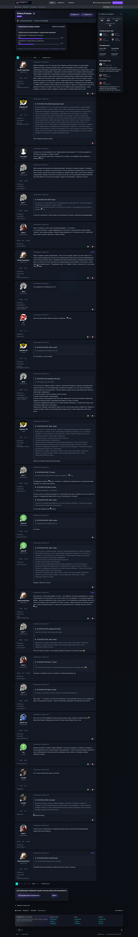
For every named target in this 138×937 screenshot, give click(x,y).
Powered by (113, 934)
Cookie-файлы (24, 934)
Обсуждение (53, 919)
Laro (104, 39)
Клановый (45, 20)
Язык (17, 934)
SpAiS (104, 34)
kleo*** (117, 34)
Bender (117, 39)
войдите (26, 48)
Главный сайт (102, 919)
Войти (54, 895)
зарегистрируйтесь (36, 48)
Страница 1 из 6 (46, 57)
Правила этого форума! (107, 14)
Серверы (52, 921)
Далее (34, 57)
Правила (101, 923)
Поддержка (53, 923)
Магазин (101, 921)
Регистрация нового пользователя (29, 895)
